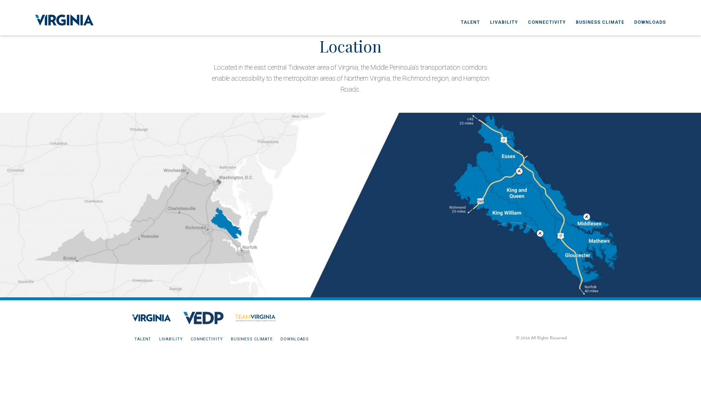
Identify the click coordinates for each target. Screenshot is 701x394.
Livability (504, 22)
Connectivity (547, 22)
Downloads (650, 22)
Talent (470, 22)
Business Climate (600, 22)
